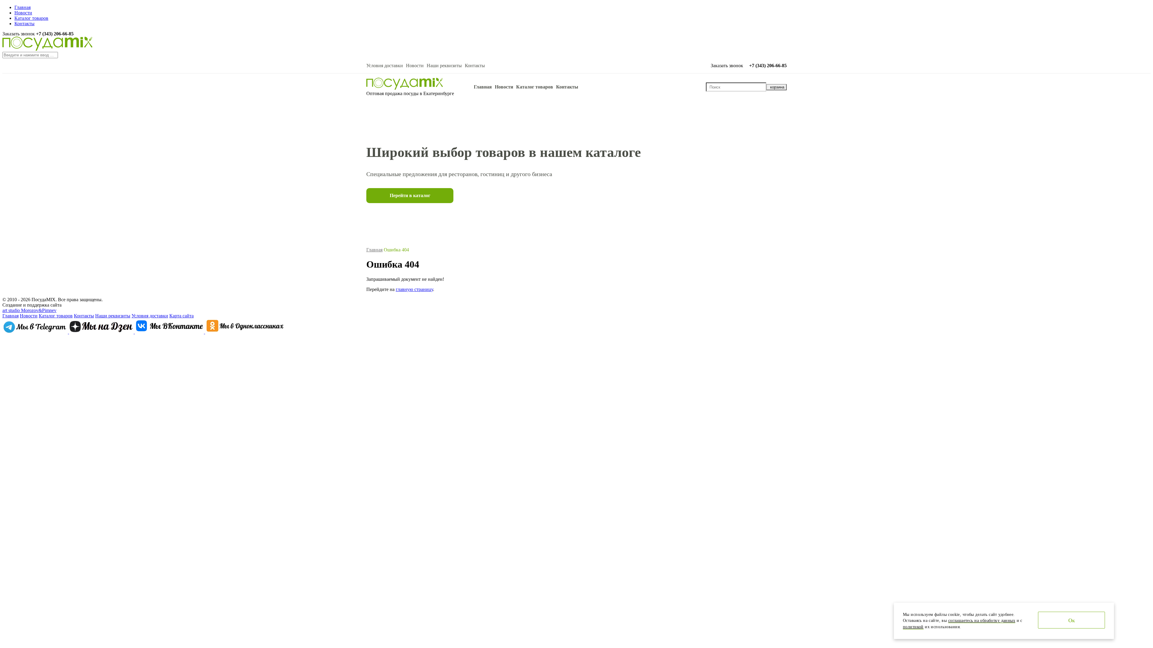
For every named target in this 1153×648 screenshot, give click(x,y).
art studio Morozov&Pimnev (29, 310)
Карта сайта (181, 315)
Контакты (24, 23)
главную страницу (414, 289)
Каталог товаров (31, 18)
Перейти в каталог (410, 195)
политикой (913, 627)
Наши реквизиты (444, 65)
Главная (22, 7)
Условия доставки (384, 65)
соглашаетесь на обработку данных (981, 620)
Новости (23, 12)
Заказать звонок (19, 33)
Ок (1071, 620)
